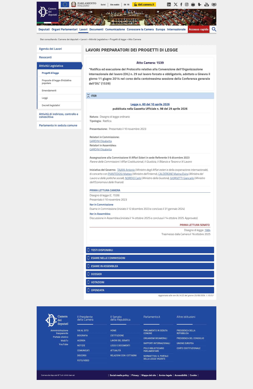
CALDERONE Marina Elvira (173, 174)
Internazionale (176, 29)
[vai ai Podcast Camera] (214, 8)
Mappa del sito (149, 375)
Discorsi (81, 355)
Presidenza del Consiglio (190, 338)
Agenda (81, 340)
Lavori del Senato (120, 340)
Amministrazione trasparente (59, 332)
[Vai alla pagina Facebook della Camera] (181, 8)
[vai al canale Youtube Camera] (206, 8)
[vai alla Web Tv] (193, 8)
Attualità (115, 350)
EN (125, 5)
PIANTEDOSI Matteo (120, 174)
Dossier (96, 274)
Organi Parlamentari (64, 29)
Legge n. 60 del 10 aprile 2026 (150, 104)
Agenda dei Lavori (50, 48)
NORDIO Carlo (133, 178)
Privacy (135, 375)
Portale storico (60, 337)
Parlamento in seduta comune (58, 125)
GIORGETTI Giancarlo (182, 178)
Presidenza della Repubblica (186, 332)
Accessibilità (181, 375)
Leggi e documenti (120, 345)
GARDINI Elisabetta (101, 141)
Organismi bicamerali (155, 338)
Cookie (193, 375)
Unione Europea (185, 343)
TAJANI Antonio (126, 170)
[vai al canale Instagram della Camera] (186, 8)
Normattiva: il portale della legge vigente (156, 357)
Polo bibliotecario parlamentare (154, 349)
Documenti (96, 29)
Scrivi (103, 5)
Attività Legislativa (98, 39)
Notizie (81, 345)
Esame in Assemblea (104, 266)
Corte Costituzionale (188, 348)
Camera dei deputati (68, 39)
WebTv (64, 340)
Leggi (45, 98)
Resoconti (45, 57)
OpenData (97, 290)
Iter (93, 96)
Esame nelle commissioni (108, 258)
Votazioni (97, 282)
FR (128, 5)
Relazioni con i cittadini (123, 355)
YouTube (63, 344)
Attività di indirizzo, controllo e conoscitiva (58, 115)
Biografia (82, 335)
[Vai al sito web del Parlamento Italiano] (83, 8)
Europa (160, 29)
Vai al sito (83, 330)
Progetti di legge (118, 39)
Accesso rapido (199, 29)
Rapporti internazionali (157, 343)
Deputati (44, 29)
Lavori (83, 29)
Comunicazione (115, 29)
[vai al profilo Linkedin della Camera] (169, 8)
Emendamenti (49, 90)
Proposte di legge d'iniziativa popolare (56, 82)
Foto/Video (83, 360)
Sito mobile (114, 5)
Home (113, 330)
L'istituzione (117, 335)
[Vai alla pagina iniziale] (48, 22)
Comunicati (83, 350)
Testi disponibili (102, 250)
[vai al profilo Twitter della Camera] (176, 8)
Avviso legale (165, 375)
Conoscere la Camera (140, 29)
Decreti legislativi (51, 105)
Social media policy (119, 375)
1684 (207, 230)
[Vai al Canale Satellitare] (200, 8)
